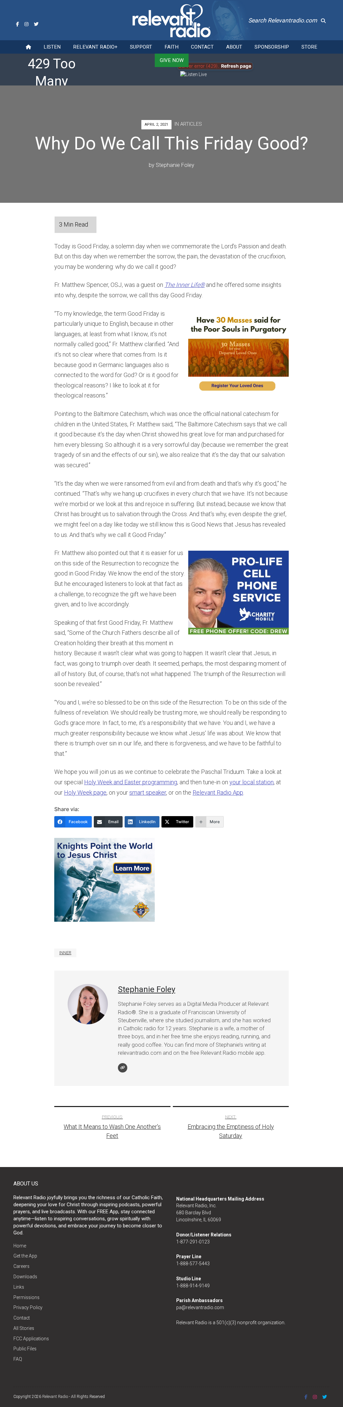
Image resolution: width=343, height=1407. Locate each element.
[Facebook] (17, 24)
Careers (21, 1266)
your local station (251, 782)
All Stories (23, 1328)
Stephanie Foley (175, 165)
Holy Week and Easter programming (130, 782)
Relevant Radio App (218, 792)
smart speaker (147, 792)
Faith (171, 47)
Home (19, 1245)
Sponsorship (272, 47)
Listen (52, 47)
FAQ (17, 1359)
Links (18, 1287)
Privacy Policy (28, 1307)
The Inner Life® (184, 284)
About (234, 47)
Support (141, 47)
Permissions (26, 1297)
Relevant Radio (55, 1396)
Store (309, 47)
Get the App (25, 1256)
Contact (202, 47)
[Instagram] (26, 24)
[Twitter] (36, 24)
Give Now (172, 60)
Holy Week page (85, 792)
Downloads (25, 1276)
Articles (191, 124)
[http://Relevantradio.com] (122, 1068)
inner (65, 952)
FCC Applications (31, 1338)
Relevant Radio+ (95, 47)
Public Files (25, 1348)
